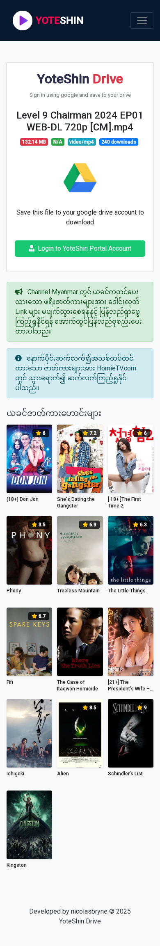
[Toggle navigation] (141, 20)
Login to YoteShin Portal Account (84, 248)
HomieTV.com (116, 368)
